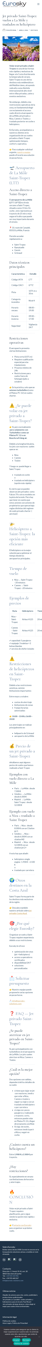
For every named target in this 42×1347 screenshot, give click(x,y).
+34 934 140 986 (12, 1276)
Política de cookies (9, 1321)
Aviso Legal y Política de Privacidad (15, 1323)
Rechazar (26, 1340)
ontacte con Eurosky (22, 1225)
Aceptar (16, 1340)
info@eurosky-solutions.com (13, 1280)
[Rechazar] (39, 1337)
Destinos (34, 30)
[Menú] (38, 4)
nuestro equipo (23, 152)
